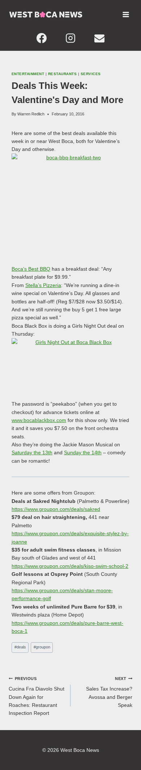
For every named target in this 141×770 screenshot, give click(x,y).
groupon (42, 647)
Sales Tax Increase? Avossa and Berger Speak (109, 692)
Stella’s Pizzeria (43, 285)
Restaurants (62, 74)
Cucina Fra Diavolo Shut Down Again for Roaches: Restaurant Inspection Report (36, 696)
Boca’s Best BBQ (31, 269)
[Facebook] (41, 38)
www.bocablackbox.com (39, 420)
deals (20, 647)
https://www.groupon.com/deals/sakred (56, 509)
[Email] (99, 38)
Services (91, 74)
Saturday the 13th (32, 452)
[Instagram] (70, 38)
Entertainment (28, 74)
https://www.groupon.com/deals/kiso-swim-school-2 (70, 566)
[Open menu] (125, 14)
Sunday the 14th (83, 452)
